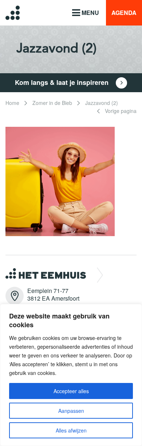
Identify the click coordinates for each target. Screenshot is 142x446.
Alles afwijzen (71, 430)
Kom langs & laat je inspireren (62, 82)
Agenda (124, 12)
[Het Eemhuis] (7, 12)
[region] (71, 375)
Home (12, 102)
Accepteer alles (71, 391)
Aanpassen (71, 410)
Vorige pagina (120, 110)
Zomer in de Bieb (52, 102)
